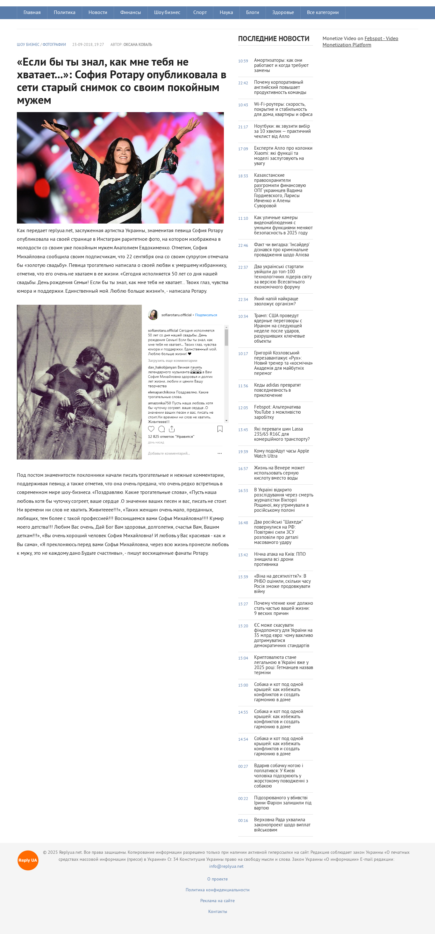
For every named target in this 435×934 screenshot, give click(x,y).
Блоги (252, 13)
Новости (98, 13)
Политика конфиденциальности (218, 890)
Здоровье (283, 13)
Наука (226, 13)
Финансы (130, 13)
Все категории (323, 13)
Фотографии (54, 45)
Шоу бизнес (167, 13)
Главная (32, 13)
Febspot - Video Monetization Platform (360, 42)
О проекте (217, 879)
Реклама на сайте (217, 901)
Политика (64, 13)
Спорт (200, 13)
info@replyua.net (226, 866)
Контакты (217, 912)
